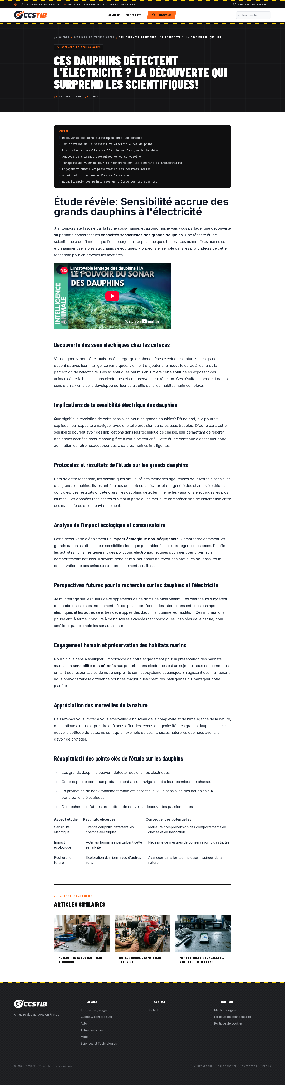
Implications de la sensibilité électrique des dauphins (107, 144)
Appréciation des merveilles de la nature (95, 175)
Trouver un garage (94, 1010)
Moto (84, 1036)
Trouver (164, 14)
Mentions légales (226, 1010)
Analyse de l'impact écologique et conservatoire (101, 156)
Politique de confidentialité (232, 1016)
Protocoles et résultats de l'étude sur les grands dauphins (110, 150)
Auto (84, 1023)
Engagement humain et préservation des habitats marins (106, 169)
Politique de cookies (228, 1023)
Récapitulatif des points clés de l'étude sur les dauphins (109, 182)
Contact (153, 1010)
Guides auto (133, 15)
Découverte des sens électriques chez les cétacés (102, 138)
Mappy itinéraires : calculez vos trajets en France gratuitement (202, 962)
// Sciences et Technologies (78, 47)
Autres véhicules (92, 1030)
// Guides (61, 37)
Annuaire (114, 15)
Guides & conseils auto (96, 1016)
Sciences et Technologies (94, 37)
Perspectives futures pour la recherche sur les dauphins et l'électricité (122, 163)
